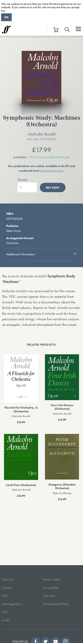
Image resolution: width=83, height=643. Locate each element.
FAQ (5, 612)
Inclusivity (49, 595)
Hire (4, 595)
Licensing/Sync (12, 604)
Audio (6, 620)
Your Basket (56, 29)
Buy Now (52, 187)
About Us (8, 579)
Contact (7, 587)
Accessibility (51, 587)
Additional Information (20, 254)
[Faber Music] (6, 29)
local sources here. (52, 171)
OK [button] (6, 17)
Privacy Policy (52, 579)
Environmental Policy (56, 604)
